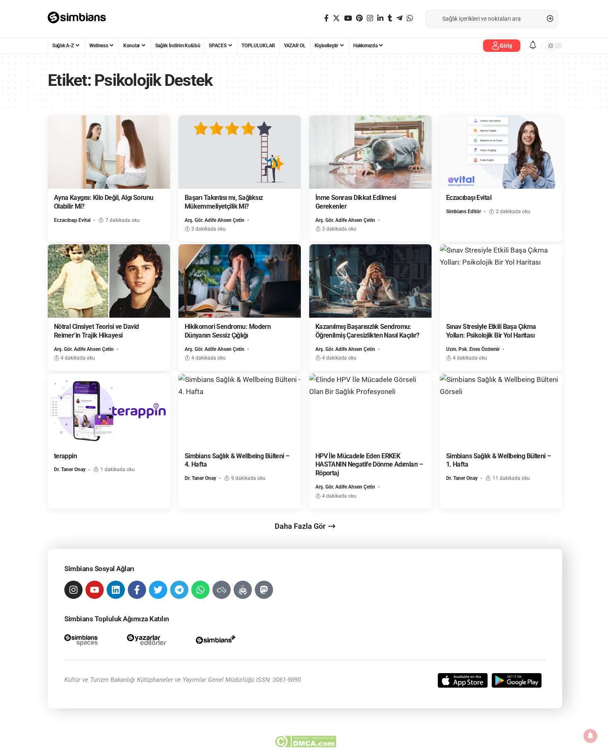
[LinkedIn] (380, 18)
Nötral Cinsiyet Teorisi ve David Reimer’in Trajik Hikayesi (96, 331)
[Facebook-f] (137, 590)
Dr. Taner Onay (69, 469)
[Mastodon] (264, 590)
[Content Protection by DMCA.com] (305, 741)
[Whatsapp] (200, 590)
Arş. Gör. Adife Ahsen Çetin (214, 220)
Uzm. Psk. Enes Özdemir (473, 349)
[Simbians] (81, 18)
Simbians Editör (463, 211)
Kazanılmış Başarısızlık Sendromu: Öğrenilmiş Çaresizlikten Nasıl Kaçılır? (367, 331)
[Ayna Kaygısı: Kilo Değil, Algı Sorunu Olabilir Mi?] (109, 152)
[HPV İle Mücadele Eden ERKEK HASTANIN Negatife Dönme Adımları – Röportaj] (370, 410)
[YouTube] (348, 18)
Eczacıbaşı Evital (72, 220)
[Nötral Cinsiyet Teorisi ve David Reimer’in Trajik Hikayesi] (109, 281)
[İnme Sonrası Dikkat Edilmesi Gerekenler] (370, 152)
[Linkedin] (116, 590)
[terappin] (109, 410)
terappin (65, 456)
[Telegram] (399, 18)
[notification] (533, 45)
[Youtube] (94, 590)
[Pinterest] (359, 18)
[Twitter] (336, 18)
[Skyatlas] (221, 590)
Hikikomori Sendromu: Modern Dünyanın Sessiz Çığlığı (228, 331)
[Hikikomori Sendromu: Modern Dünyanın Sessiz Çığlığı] (239, 281)
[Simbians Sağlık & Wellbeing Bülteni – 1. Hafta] (501, 410)
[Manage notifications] (590, 735)
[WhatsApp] (410, 18)
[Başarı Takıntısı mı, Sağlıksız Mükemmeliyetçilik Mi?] (239, 152)
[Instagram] (370, 18)
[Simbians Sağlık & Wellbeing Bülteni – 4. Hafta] (239, 410)
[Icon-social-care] (243, 590)
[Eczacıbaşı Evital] (501, 152)
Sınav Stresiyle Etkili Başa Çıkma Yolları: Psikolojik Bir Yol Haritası (491, 331)
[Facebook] (326, 18)
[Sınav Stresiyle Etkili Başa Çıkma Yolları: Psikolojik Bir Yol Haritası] (501, 281)
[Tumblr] (390, 18)
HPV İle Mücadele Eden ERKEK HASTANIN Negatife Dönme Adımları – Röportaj (369, 464)
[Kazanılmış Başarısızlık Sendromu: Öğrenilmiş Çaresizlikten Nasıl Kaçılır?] (370, 281)
